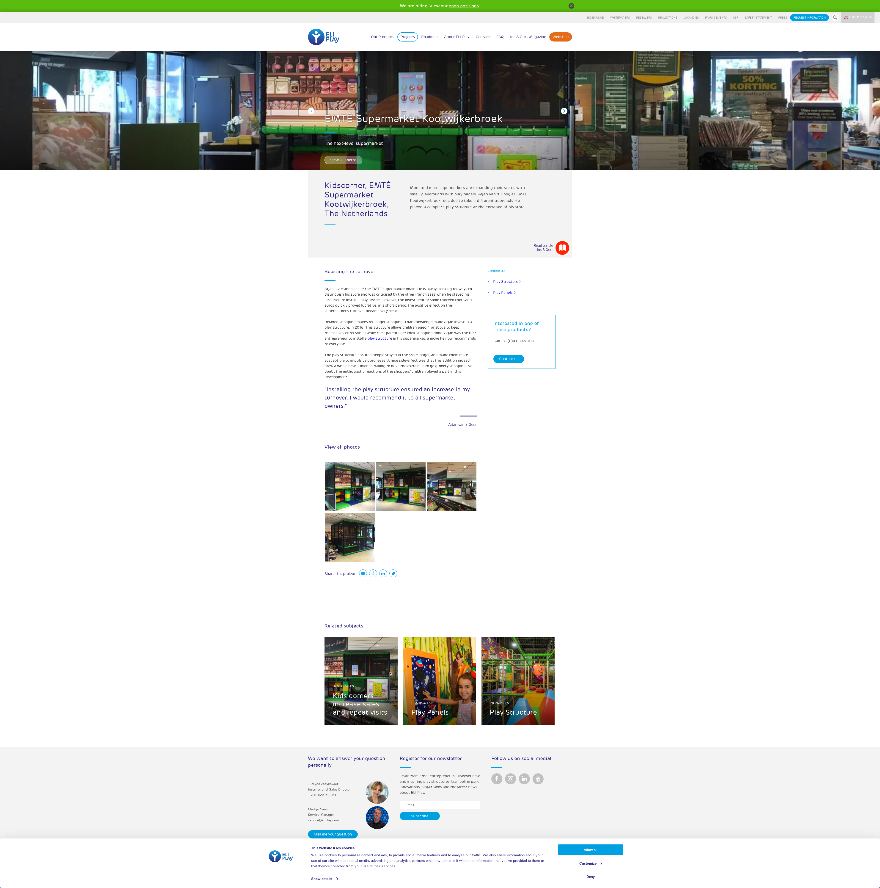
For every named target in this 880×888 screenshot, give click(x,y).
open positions (464, 6)
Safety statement (758, 17)
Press (782, 17)
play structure (380, 338)
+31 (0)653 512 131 (322, 795)
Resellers (644, 17)
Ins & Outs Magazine (528, 37)
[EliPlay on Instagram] (510, 778)
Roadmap (429, 37)
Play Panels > (504, 292)
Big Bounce (595, 17)
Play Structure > (507, 281)
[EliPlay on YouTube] (538, 778)
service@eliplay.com (323, 820)
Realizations (667, 17)
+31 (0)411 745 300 (517, 341)
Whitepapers (620, 17)
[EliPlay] (323, 37)
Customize (588, 863)
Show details (321, 879)
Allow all (590, 850)
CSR (735, 17)
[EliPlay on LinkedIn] (524, 778)
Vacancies (691, 17)
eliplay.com (858, 17)
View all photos (343, 160)
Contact (483, 37)
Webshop (561, 37)
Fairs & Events (716, 17)
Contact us (508, 359)
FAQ (500, 37)
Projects (408, 37)
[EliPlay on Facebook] (496, 778)
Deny (590, 877)
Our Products (382, 37)
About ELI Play (456, 37)
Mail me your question (333, 834)
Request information (809, 17)
